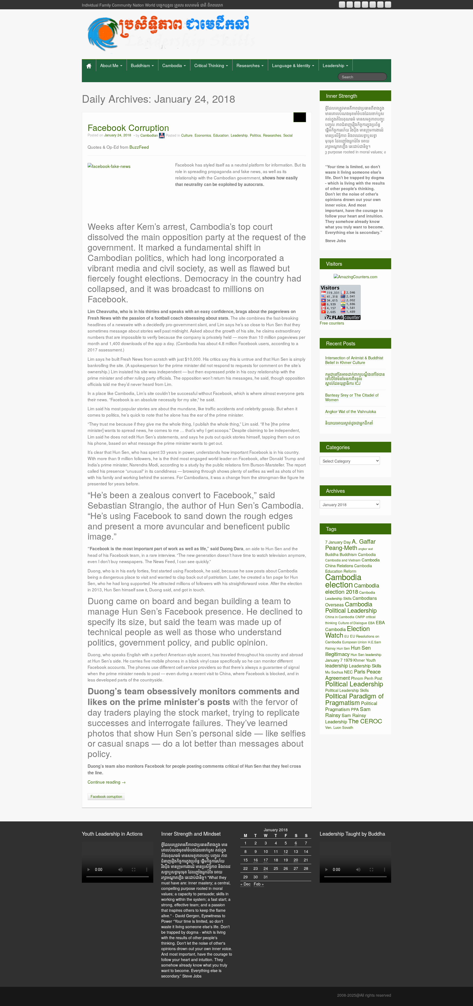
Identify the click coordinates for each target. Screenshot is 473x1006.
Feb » (259, 884)
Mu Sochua (334, 672)
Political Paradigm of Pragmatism (354, 699)
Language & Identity (292, 65)
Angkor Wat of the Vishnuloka (350, 411)
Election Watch (347, 632)
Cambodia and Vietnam (342, 560)
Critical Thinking (209, 65)
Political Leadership (354, 683)
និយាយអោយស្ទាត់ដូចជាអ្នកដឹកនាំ (349, 423)
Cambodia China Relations (352, 562)
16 (255, 859)
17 (266, 859)
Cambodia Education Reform (348, 568)
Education (221, 135)
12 (286, 851)
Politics (255, 135)
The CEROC (365, 720)
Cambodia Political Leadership (351, 607)
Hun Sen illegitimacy (348, 650)
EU (346, 636)
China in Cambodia (339, 616)
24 (266, 868)
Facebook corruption (106, 796)
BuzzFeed (139, 147)
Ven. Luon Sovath (339, 727)
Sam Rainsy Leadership (345, 718)
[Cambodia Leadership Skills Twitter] (388, 4)
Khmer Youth (364, 660)
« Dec (245, 884)
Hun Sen (343, 648)
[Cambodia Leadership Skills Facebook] (373, 4)
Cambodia (172, 65)
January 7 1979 (338, 660)
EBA (371, 622)
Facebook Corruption (128, 127)
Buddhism (141, 65)
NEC (348, 672)
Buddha (332, 554)
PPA (355, 709)
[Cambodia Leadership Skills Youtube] (357, 4)
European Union (354, 642)
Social (288, 135)
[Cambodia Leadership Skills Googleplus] (365, 4)
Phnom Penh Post (366, 678)
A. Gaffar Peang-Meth (350, 544)
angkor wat (365, 549)
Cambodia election (343, 580)
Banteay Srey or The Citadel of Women (352, 397)
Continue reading (107, 782)
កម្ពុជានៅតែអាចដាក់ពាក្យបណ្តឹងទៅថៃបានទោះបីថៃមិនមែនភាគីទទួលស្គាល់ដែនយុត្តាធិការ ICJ (355, 378)
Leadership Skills (365, 666)
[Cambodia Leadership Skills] (170, 33)
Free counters (332, 323)
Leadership (334, 65)
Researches (248, 65)
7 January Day (338, 542)
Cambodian (149, 135)
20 (296, 859)
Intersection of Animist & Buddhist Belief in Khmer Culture (354, 360)
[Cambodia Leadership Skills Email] (350, 4)
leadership (336, 665)
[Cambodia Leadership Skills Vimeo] (380, 4)
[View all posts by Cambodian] (162, 135)
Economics (203, 135)
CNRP (360, 616)
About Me (110, 65)
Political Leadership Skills (347, 690)
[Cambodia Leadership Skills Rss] (342, 4)
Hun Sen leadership (366, 654)
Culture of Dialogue (352, 622)
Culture (186, 135)
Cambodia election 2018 (352, 588)
